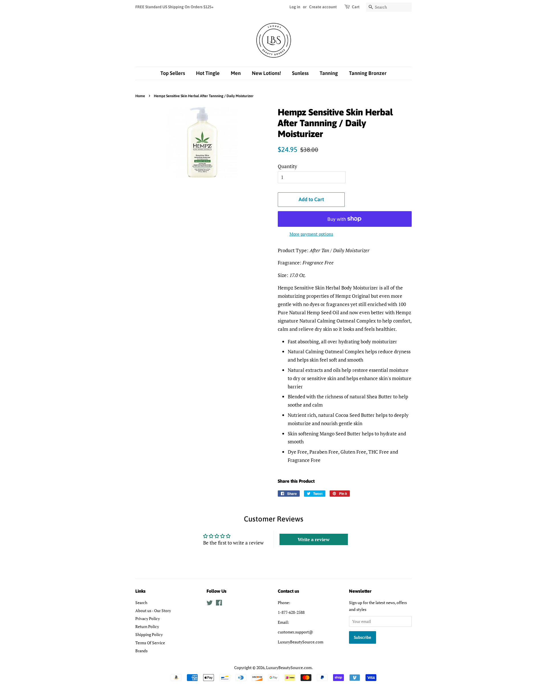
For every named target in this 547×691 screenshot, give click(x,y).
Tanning (329, 73)
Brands (141, 650)
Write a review (314, 539)
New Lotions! (266, 73)
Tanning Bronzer (368, 73)
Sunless (300, 73)
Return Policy (147, 626)
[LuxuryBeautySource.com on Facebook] (219, 603)
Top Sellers (172, 73)
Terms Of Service (150, 642)
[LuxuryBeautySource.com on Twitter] (210, 603)
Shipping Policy (149, 634)
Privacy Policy (147, 618)
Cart (356, 7)
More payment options (311, 234)
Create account (323, 7)
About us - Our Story (153, 610)
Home (140, 96)
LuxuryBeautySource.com (289, 667)
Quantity (287, 166)
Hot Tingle (208, 73)
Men (236, 73)
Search (141, 602)
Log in (294, 7)
